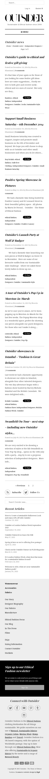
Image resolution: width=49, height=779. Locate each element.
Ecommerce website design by (28, 772)
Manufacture (11, 613)
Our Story (9, 599)
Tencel (20, 737)
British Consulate (11, 401)
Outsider (17, 104)
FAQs (7, 640)
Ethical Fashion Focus (15, 620)
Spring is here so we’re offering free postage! (23, 542)
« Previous (20, 486)
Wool (7, 108)
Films (7, 633)
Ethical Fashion (34, 721)
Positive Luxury (27, 224)
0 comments (19, 71)
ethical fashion (10, 217)
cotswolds (9, 334)
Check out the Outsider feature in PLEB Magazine (24, 550)
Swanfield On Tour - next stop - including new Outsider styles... (24, 427)
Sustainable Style (33, 104)
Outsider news (14, 42)
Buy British (9, 159)
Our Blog (9, 624)
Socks (23, 104)
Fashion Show (10, 408)
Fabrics (8, 592)
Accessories (10, 588)
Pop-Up (24, 340)
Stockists (9, 653)
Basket (39, 8)
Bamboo (8, 98)
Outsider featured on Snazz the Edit (19, 535)
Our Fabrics (10, 608)
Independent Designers (22, 166)
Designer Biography (14, 604)
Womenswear (11, 584)
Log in (27, 8)
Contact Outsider (12, 649)
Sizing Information (13, 644)
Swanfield (25, 475)
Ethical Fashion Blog (26, 747)
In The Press (10, 628)
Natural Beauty (12, 757)
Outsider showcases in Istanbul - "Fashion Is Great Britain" (22, 356)
